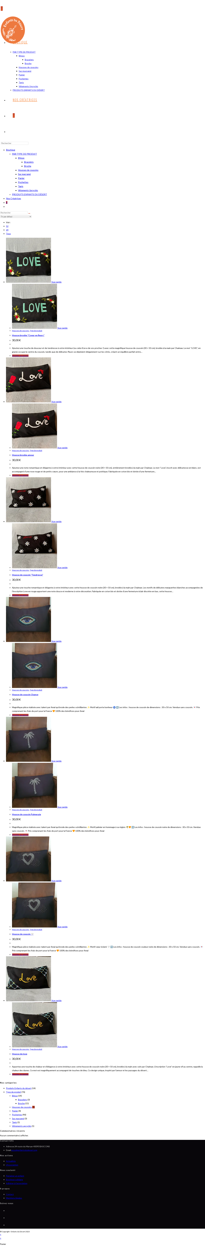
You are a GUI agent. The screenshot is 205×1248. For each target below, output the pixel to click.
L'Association (12, 1165)
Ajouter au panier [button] (20, 356)
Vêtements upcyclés (21, 1126)
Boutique (10, 149)
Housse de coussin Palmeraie (26, 814)
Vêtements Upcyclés (28, 190)
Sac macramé (24, 174)
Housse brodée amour (23, 455)
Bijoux (21, 158)
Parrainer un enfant (15, 1176)
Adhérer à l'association (16, 1183)
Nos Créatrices (13, 198)
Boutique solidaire (14, 1179)
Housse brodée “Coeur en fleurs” (28, 335)
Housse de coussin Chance (25, 694)
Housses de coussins (28, 170)
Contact (10, 1194)
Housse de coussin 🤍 (22, 934)
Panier (21, 178)
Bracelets (29, 162)
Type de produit (36, 331)
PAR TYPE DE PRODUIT (24, 154)
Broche (27, 166)
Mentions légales (14, 1198)
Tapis (20, 186)
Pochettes (23, 182)
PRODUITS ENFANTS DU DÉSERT (29, 194)
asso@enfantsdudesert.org (24, 1150)
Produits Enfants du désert (19, 1088)
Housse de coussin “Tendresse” (27, 575)
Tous (8, 233)
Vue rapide (56, 282)
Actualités (11, 1161)
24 (7, 230)
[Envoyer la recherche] (29, 213)
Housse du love (19, 1054)
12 (7, 226)
